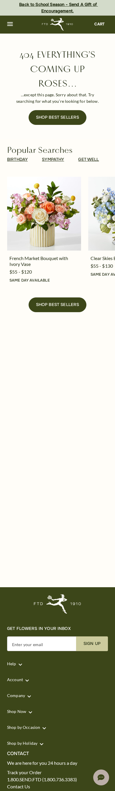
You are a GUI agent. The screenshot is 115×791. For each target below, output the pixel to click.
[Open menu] (10, 24)
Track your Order (24, 772)
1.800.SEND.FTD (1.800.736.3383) (42, 779)
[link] (44, 214)
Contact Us (18, 786)
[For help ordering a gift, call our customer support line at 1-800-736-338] (57, 24)
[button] (10, 24)
